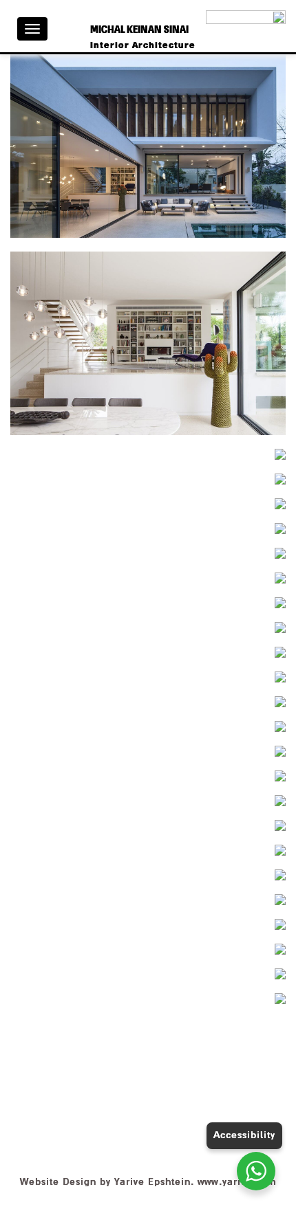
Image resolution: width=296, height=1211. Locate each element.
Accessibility (244, 1135)
